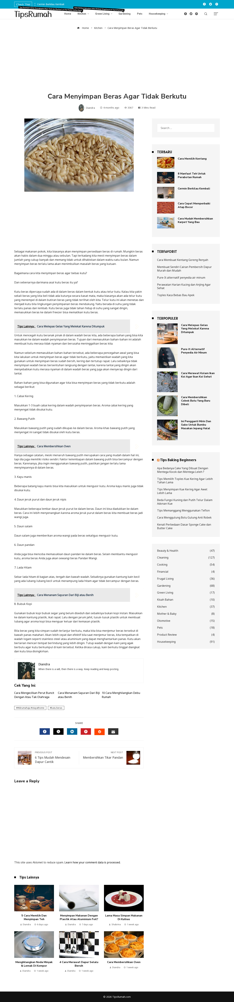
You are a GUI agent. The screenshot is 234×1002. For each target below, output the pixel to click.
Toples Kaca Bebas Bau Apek (175, 295)
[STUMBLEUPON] (99, 732)
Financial (186, 571)
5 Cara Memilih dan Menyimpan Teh (34, 917)
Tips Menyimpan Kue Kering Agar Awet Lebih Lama (182, 491)
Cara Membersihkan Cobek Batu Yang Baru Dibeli (195, 400)
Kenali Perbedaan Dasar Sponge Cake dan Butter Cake (184, 526)
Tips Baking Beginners (178, 459)
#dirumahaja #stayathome (30, 707)
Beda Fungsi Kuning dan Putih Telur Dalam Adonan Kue (184, 501)
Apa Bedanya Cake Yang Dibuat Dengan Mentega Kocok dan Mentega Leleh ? (182, 470)
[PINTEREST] (86, 731)
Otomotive (186, 621)
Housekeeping (186, 642)
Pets (186, 627)
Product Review (186, 635)
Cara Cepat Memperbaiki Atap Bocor (194, 205)
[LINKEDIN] (72, 731)
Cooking (186, 564)
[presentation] (34, 3)
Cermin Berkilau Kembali (50, 4)
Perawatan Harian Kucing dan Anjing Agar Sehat (184, 286)
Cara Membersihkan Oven (123, 962)
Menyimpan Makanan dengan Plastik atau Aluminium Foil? (79, 917)
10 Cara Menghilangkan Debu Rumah (121, 695)
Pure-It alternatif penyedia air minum (181, 277)
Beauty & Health (186, 551)
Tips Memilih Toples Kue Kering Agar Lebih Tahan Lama (185, 480)
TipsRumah (33, 13)
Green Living (186, 592)
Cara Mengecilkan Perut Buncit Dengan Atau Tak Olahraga (34, 695)
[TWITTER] (58, 731)
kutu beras (56, 707)
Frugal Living (186, 579)
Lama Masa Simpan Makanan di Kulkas (123, 917)
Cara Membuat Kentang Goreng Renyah (182, 260)
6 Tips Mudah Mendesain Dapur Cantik (52, 757)
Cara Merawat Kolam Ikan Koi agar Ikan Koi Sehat (198, 375)
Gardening (186, 586)
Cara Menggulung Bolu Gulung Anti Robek (184, 517)
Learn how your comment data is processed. (92, 862)
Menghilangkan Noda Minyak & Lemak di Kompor (34, 964)
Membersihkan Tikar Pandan (103, 755)
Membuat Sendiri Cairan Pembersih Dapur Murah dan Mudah (184, 268)
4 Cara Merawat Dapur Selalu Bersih (78, 964)
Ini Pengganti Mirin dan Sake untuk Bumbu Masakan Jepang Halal (196, 424)
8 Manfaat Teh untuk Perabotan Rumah (192, 175)
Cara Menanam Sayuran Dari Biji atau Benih (79, 695)
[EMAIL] (113, 731)
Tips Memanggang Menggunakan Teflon (183, 510)
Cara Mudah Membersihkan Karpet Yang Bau (195, 220)
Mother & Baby (186, 614)
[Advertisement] (117, 61)
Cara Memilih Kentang (192, 159)
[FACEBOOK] (45, 731)
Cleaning (186, 557)
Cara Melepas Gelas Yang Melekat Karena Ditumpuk (195, 328)
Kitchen (186, 607)
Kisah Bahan (186, 599)
